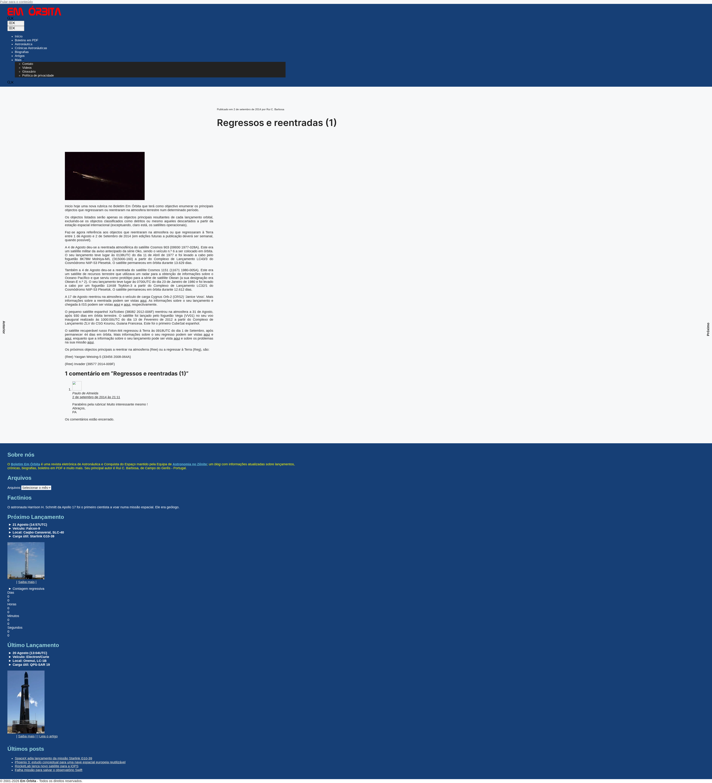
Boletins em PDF (26, 40)
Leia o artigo (48, 736)
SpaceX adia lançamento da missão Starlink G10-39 (53, 758)
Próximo (708, 329)
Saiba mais (26, 582)
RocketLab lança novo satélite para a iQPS (46, 766)
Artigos (20, 56)
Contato (27, 64)
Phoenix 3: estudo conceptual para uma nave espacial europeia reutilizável (70, 762)
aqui (143, 300)
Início (18, 36)
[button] (10, 19)
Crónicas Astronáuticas (31, 48)
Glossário (29, 71)
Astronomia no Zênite (190, 464)
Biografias (22, 52)
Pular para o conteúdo (16, 2)
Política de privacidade (38, 75)
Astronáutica (23, 44)
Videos (27, 67)
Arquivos (13, 488)
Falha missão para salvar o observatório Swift (48, 770)
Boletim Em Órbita (25, 464)
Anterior (4, 327)
